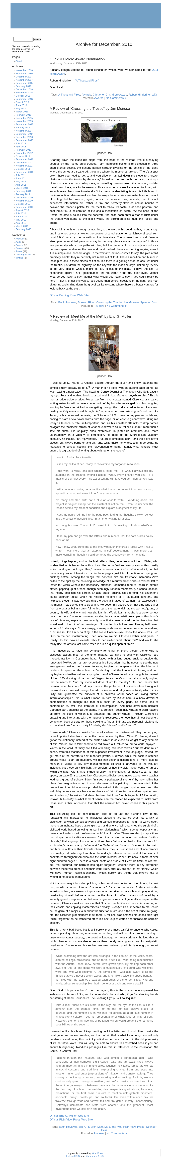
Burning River (86, 302)
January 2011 (23, 194)
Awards (86, 94)
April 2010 (21, 223)
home (20, 32)
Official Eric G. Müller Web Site (69, 1115)
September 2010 (24, 207)
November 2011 (24, 165)
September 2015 (24, 124)
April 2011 (21, 184)
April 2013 (21, 146)
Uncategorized (23, 254)
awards (71, 32)
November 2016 (24, 92)
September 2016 (24, 99)
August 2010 (22, 210)
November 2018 (24, 70)
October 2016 (23, 95)
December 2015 (24, 118)
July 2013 (21, 143)
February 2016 (23, 114)
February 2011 (23, 191)
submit (139, 32)
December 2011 (24, 162)
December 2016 (24, 89)
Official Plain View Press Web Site (71, 1119)
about (37, 32)
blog (88, 32)
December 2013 (24, 137)
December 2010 (24, 197)
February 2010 (23, 229)
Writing (19, 257)
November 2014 (24, 130)
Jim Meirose (131, 302)
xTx (154, 94)
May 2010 (21, 219)
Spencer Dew (148, 302)
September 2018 (24, 73)
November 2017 (24, 79)
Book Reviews (67, 302)
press (122, 32)
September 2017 (24, 83)
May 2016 (21, 108)
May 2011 (21, 181)
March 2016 (22, 111)
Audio (19, 241)
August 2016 (22, 102)
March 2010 (22, 226)
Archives (20, 238)
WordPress (97, 1153)
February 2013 (23, 149)
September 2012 (24, 159)
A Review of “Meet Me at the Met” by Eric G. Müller (90, 316)
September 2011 (24, 172)
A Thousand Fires (69, 94)
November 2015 (24, 121)
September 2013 (24, 140)
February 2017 (23, 86)
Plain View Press (133, 1126)
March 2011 (22, 188)
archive (54, 32)
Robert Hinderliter (140, 94)
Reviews (99, 305)
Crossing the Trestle (109, 302)
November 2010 (24, 200)
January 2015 (23, 127)
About (19, 61)
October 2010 (23, 203)
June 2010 (21, 216)
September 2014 (24, 134)
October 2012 (23, 156)
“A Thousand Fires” (87, 80)
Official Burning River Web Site (69, 295)
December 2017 (24, 76)
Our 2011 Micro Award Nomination (77, 59)
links (105, 32)
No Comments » (116, 98)
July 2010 (21, 213)
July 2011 (21, 175)
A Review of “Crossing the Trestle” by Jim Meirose (90, 108)
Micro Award (119, 94)
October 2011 (23, 169)
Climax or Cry (101, 94)
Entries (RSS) (73, 1156)
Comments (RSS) (95, 1156)
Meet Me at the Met (109, 1126)
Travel (19, 251)
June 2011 (21, 178)
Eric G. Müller (87, 1126)
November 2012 (24, 153)
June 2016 (21, 105)
